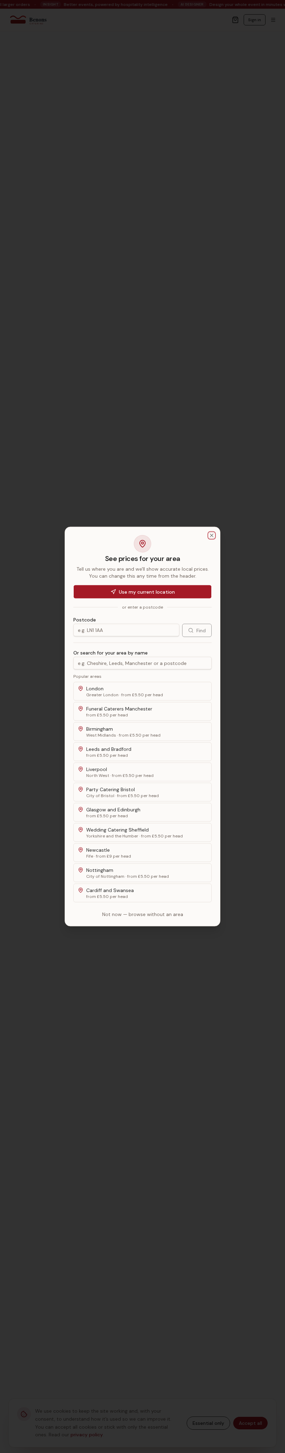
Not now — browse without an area (142, 914)
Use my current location (147, 592)
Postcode (84, 620)
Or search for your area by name (110, 653)
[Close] (211, 535)
